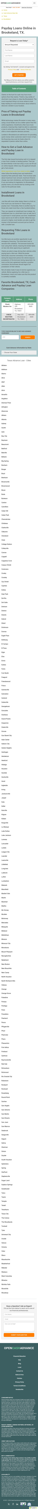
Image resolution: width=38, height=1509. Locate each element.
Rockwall (4, 1089)
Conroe (3, 552)
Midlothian (5, 935)
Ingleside (4, 785)
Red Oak (4, 1064)
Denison (4, 607)
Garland (4, 698)
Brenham (4, 478)
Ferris (3, 669)
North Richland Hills (8, 981)
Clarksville (4, 528)
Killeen (3, 819)
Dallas (3, 590)
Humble (4, 773)
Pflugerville (5, 1027)
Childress (4, 523)
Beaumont (5, 444)
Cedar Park (5, 515)
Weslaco (4, 1272)
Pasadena (4, 1014)
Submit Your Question (19, 1335)
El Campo (4, 644)
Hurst (3, 781)
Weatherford (5, 1264)
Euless (3, 665)
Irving (3, 790)
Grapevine (4, 723)
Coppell (4, 557)
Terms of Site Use (25, 69)
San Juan (4, 1122)
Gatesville (4, 702)
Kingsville (4, 823)
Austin (3, 428)
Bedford (4, 449)
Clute (3, 540)
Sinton (3, 1151)
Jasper (3, 798)
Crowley (4, 577)
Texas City (5, 1214)
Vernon (3, 1243)
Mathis (3, 906)
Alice (3, 378)
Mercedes (4, 923)
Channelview (5, 519)
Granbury (4, 715)
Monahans (5, 948)
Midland (4, 931)
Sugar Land (5, 1180)
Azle (2, 432)
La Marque (5, 827)
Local (19, 1367)
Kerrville (4, 810)
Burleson (4, 498)
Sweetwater (5, 1189)
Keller (3, 806)
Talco (3, 1193)
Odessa (4, 985)
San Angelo (5, 1106)
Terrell (3, 1205)
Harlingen (4, 752)
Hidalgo (4, 765)
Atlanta (3, 419)
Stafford (4, 1172)
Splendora (4, 1164)
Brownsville (5, 482)
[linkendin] (17, 1504)
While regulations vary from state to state (15, 171)
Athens (3, 415)
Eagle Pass (5, 636)
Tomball (4, 1226)
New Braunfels (6, 968)
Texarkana (5, 1210)
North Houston (6, 977)
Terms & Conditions (19, 1386)
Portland (4, 1051)
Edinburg (4, 640)
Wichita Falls (5, 1284)
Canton (3, 502)
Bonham (4, 465)
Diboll (3, 623)
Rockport (4, 1085)
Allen (3, 386)
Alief (3, 382)
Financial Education (19, 1356)
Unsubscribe (19, 1389)
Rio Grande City (6, 1076)
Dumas (3, 631)
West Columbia (6, 1276)
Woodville (4, 1289)
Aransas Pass (6, 403)
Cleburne (4, 532)
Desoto (3, 615)
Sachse (4, 1101)
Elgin (3, 652)
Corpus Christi (6, 565)
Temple (4, 1201)
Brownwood (5, 486)
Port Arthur (5, 1047)
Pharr (3, 1031)
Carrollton (4, 507)
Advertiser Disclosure (27, 7)
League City (5, 852)
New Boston (5, 964)
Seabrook (4, 1131)
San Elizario (5, 1118)
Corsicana (4, 569)
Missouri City (5, 943)
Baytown (4, 440)
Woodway (4, 1293)
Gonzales (4, 710)
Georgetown (5, 706)
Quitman (4, 1056)
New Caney (5, 972)
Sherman (4, 1147)
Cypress (4, 586)
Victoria (4, 1247)
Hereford (4, 760)
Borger (3, 469)
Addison (4, 369)
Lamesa (4, 839)
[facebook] (13, 1504)
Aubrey (3, 423)
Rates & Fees (19, 1374)
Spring (3, 1168)
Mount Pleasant (6, 952)
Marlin (3, 898)
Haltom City (5, 744)
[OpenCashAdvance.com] (10, 3)
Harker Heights (6, 748)
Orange (3, 989)
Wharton (4, 1280)
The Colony (5, 1218)
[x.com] (9, 1504)
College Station (6, 544)
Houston (4, 769)
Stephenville (5, 1176)
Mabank (4, 885)
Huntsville (4, 777)
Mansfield (4, 889)
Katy (3, 802)
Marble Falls (5, 893)
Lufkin (3, 877)
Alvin (3, 390)
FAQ (19, 1360)
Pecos (3, 1022)
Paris (3, 1010)
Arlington (4, 407)
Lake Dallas (5, 831)
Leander (4, 856)
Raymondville (6, 1060)
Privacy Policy (12, 69)
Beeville (4, 453)
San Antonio (5, 1110)
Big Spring (5, 461)
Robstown (4, 1081)
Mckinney (4, 918)
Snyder (3, 1155)
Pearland (4, 1018)
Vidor (3, 1251)
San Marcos (5, 1126)
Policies (19, 1378)
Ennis (3, 661)
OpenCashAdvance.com (17, 1500)
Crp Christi (5, 582)
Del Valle (4, 602)
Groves (3, 731)
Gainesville (5, 690)
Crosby (3, 573)
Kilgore (3, 814)
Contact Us (19, 1371)
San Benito (5, 1114)
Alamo (3, 374)
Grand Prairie (5, 719)
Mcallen (4, 914)
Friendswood (5, 681)
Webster (4, 1268)
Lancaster (4, 844)
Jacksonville (5, 794)
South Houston (6, 1160)
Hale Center (5, 740)
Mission (4, 939)
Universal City (6, 1234)
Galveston (4, 694)
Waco (3, 1255)
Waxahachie (5, 1259)
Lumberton (5, 881)
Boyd (3, 473)
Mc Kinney (5, 910)
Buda (3, 494)
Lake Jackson (6, 835)
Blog (19, 1363)
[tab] (19, 353)
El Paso (4, 648)
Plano (3, 1039)
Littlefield (4, 864)
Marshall (4, 902)
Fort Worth (5, 673)
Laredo (3, 848)
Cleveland (4, 536)
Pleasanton (5, 1043)
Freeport (4, 677)
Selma (3, 1143)
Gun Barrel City (6, 735)
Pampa (3, 1002)
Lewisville (4, 860)
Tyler (3, 1230)
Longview (4, 869)
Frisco (3, 686)
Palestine (4, 997)
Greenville (4, 727)
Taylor (3, 1197)
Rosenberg (5, 1093)
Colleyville (4, 548)
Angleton (4, 399)
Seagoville (5, 1135)
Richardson (5, 1068)
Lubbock (4, 873)
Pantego (4, 1006)
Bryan (3, 490)
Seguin (3, 1139)
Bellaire (4, 457)
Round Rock (5, 1097)
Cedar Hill (4, 511)
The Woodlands (6, 1222)
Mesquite (4, 927)
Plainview (4, 1035)
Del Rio (3, 598)
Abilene (4, 365)
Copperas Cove (6, 561)
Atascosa (4, 411)
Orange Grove (6, 993)
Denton (3, 611)
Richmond (4, 1072)
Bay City (4, 436)
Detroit (3, 619)
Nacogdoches (6, 956)
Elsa (2, 656)
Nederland (4, 960)
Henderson (5, 756)
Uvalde (3, 1239)
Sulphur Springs (6, 1185)
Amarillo (4, 394)
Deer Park (4, 594)
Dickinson (4, 627)
